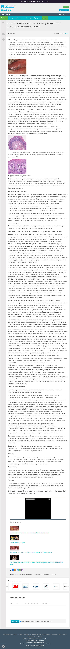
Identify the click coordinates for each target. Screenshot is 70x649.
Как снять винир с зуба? (17, 542)
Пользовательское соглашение (35, 640)
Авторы (45, 18)
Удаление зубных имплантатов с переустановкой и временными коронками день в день (36, 563)
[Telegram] (18, 570)
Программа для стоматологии (35, 645)
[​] (38, 611)
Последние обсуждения (33, 18)
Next (68, 586)
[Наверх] (3, 646)
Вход (67, 7)
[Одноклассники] (15, 570)
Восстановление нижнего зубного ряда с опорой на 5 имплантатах (31, 552)
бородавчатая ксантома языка (32, 574)
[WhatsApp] (20, 570)
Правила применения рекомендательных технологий (35, 644)
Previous (7, 586)
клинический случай (17, 574)
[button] (11, 603)
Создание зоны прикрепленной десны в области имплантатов (29, 533)
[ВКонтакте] (13, 570)
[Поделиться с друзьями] (3, 39)
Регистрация (64, 10)
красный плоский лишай (49, 574)
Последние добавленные (16, 18)
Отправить (15, 621)
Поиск (5, 18)
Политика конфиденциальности (35, 642)
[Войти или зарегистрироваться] (3, 22)
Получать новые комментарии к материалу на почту (37, 621)
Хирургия (12, 33)
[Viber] (22, 570)
